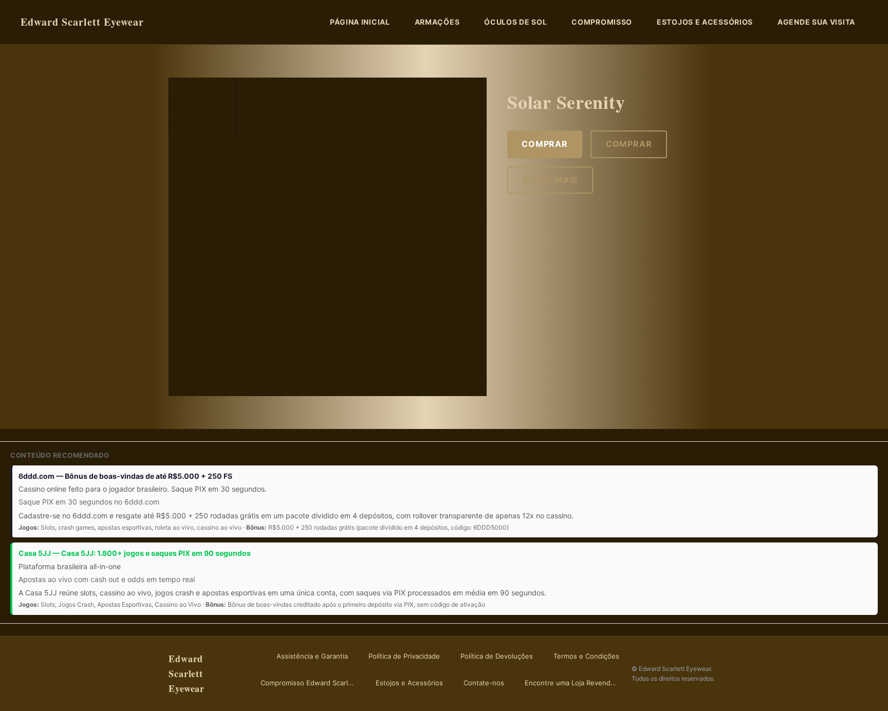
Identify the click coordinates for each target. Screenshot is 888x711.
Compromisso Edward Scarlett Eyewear (310, 683)
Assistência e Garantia (312, 656)
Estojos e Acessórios (705, 21)
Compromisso (601, 21)
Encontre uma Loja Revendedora (574, 683)
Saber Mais (550, 180)
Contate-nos (484, 683)
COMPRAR (545, 144)
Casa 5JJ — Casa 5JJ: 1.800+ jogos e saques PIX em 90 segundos (134, 553)
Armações (437, 21)
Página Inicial (360, 21)
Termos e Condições (586, 656)
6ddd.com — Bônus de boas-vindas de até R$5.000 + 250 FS (125, 476)
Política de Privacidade (404, 656)
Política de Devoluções (496, 656)
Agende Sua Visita (816, 21)
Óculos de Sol (515, 21)
